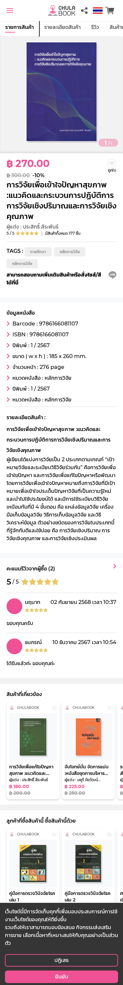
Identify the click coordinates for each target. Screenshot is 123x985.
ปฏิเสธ (61, 960)
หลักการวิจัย (70, 251)
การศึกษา (38, 251)
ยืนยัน (61, 976)
